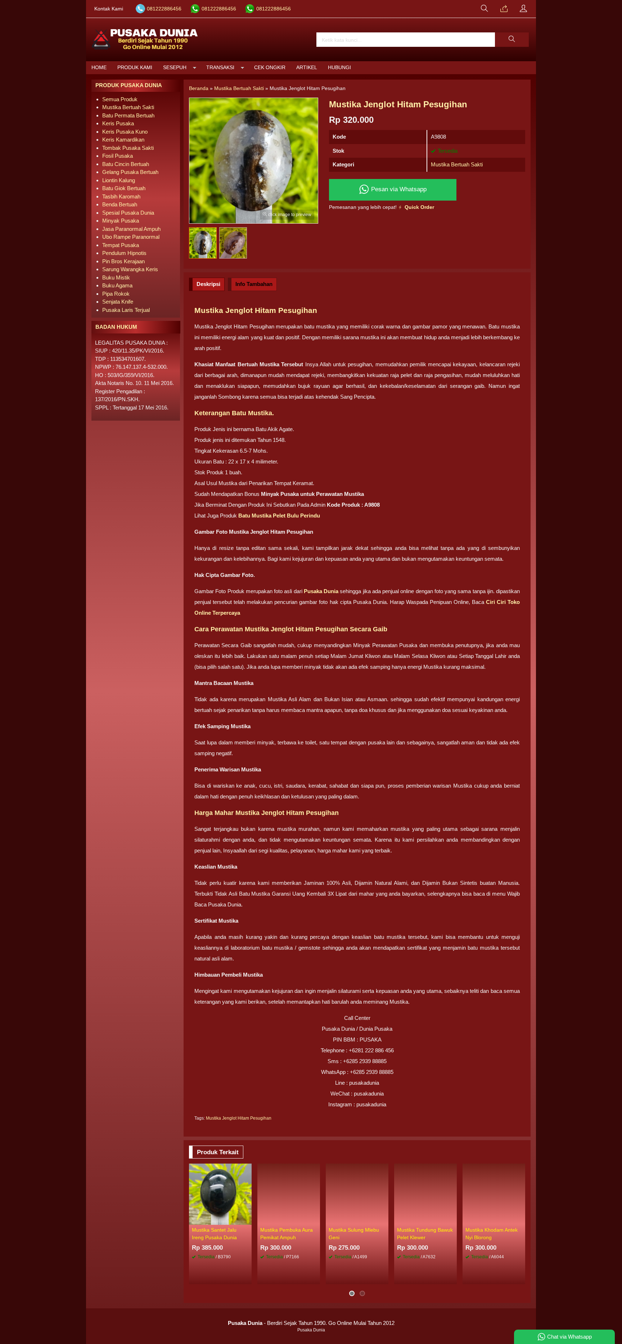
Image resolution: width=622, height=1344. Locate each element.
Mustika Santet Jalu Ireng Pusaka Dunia (214, 1233)
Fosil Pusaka (117, 156)
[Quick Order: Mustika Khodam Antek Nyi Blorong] (520, 1219)
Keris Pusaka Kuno (125, 132)
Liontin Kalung (118, 180)
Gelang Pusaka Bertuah (130, 172)
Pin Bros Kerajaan (123, 261)
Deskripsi (208, 284)
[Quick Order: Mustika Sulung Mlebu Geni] (384, 1219)
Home (99, 67)
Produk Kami (134, 67)
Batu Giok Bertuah (123, 188)
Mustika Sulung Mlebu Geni (354, 1233)
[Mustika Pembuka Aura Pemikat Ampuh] (288, 1194)
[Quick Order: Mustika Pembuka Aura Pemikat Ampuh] (315, 1219)
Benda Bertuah (119, 204)
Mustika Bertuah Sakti (457, 164)
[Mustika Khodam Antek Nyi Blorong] (494, 1194)
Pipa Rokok (116, 294)
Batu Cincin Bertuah (125, 164)
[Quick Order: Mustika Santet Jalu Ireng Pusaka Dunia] (247, 1219)
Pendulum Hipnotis (124, 253)
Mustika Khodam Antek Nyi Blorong (491, 1233)
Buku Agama (117, 285)
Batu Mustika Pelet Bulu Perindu (279, 515)
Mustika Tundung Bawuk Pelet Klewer (425, 1233)
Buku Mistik (116, 277)
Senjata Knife (117, 302)
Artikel (306, 67)
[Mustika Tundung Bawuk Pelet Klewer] (425, 1194)
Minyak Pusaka (120, 221)
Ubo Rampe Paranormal (130, 237)
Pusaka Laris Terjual (126, 310)
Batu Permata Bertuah (128, 115)
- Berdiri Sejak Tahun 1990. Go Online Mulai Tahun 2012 (311, 1323)
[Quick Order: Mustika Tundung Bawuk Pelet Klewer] (452, 1219)
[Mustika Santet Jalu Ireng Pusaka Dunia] (220, 1194)
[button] (512, 39)
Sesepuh (174, 67)
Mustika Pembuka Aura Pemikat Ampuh (286, 1233)
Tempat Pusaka (120, 245)
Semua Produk (120, 99)
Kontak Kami (108, 9)
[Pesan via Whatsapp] (504, 9)
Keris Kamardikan (123, 139)
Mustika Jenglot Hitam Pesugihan (238, 1118)
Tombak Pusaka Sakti (128, 148)
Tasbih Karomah (121, 196)
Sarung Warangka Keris (130, 269)
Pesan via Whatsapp (398, 189)
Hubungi (339, 67)
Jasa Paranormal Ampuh (131, 229)
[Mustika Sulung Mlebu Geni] (357, 1194)
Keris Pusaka (118, 123)
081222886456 (164, 9)
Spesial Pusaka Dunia (128, 213)
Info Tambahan (253, 284)
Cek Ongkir (269, 67)
